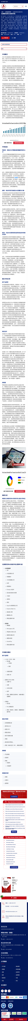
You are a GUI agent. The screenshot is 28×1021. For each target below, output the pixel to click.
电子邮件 (11, 1019)
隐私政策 (18, 966)
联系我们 (4, 977)
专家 (17, 977)
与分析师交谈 (14, 796)
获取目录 (6, 37)
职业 (17, 980)
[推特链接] (5, 991)
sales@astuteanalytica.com (11, 911)
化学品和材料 (8, 11)
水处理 (16, 177)
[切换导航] (26, 7)
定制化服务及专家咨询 (18, 464)
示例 (14, 37)
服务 (3, 974)
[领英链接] (9, 991)
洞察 (3, 972)
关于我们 (4, 966)
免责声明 (18, 972)
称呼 (5, 1019)
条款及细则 (18, 969)
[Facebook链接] (2, 991)
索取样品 (14, 831)
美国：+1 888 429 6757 (11, 903)
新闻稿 (3, 969)
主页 (2, 11)
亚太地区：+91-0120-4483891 (12, 906)
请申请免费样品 (18, 143)
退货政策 (18, 974)
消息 (3, 980)
